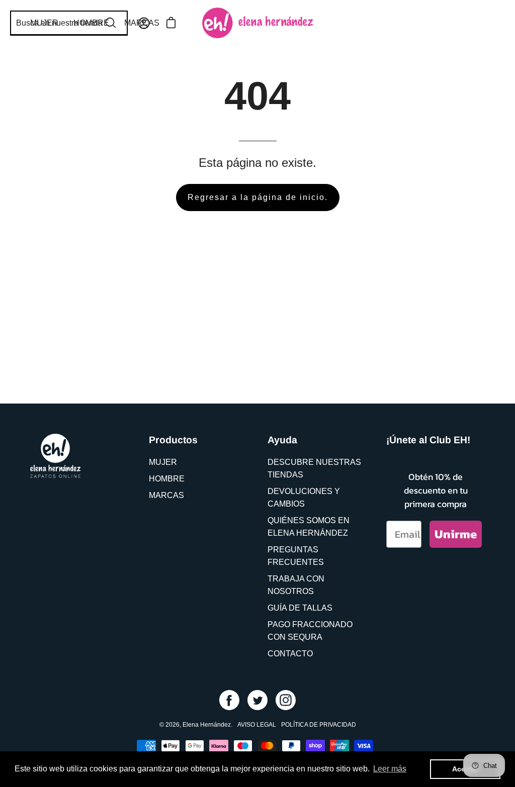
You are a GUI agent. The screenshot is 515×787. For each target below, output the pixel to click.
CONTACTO (290, 653)
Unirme (456, 534)
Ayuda (282, 439)
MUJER (163, 462)
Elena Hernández (207, 724)
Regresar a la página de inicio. (258, 197)
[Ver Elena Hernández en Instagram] (286, 700)
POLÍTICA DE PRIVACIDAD (318, 724)
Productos (173, 439)
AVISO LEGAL (256, 724)
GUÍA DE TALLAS (300, 608)
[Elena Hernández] (257, 23)
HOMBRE (167, 478)
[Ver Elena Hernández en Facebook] (229, 700)
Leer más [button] (389, 768)
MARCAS (166, 495)
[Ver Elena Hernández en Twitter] (257, 700)
